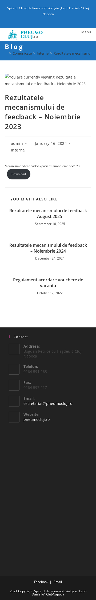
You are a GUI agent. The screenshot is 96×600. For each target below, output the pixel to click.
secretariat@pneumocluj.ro (47, 403)
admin (17, 143)
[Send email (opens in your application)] (51, 19)
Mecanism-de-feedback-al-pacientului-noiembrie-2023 (42, 166)
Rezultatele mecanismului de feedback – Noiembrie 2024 (48, 248)
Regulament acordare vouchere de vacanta (48, 283)
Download (18, 174)
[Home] (6, 53)
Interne (18, 150)
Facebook (41, 582)
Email (58, 582)
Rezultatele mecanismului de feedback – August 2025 (48, 213)
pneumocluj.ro (36, 419)
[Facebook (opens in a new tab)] (46, 19)
